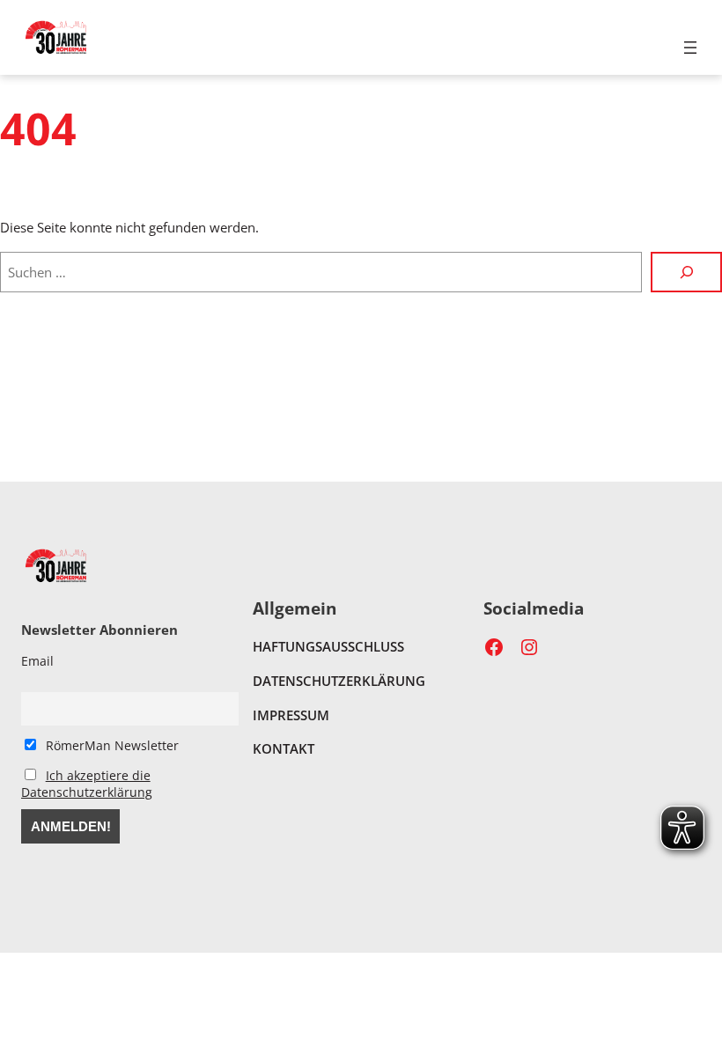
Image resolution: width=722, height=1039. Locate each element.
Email (37, 660)
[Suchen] (686, 272)
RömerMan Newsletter (110, 745)
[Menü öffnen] (690, 47)
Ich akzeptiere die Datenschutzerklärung (86, 783)
